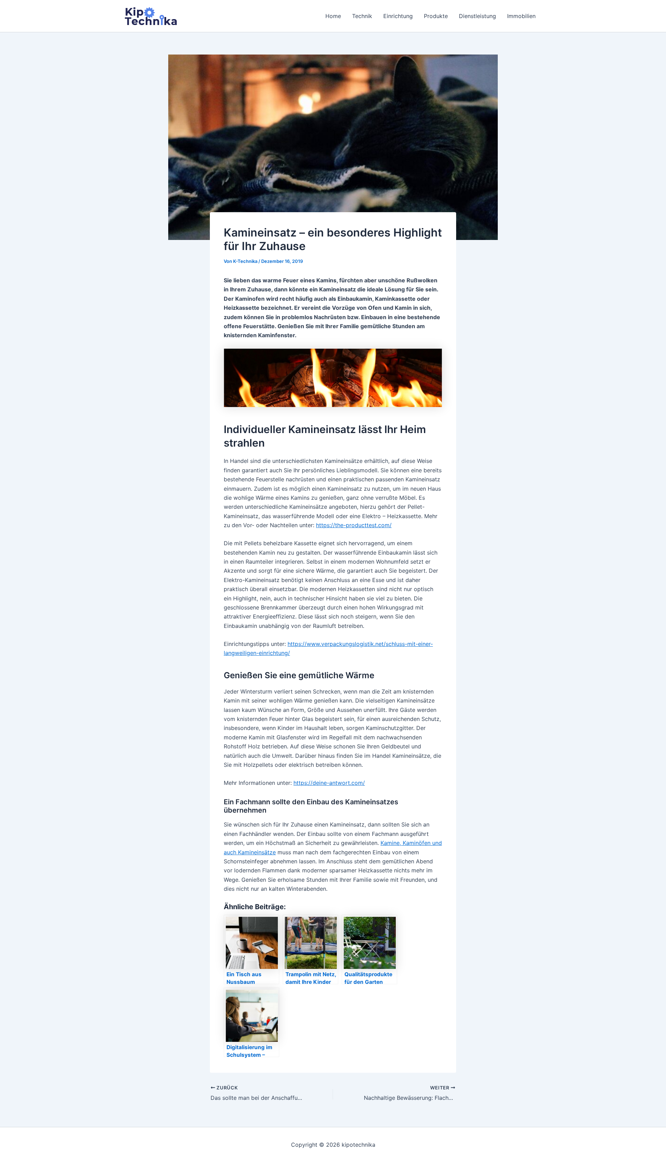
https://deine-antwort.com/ (329, 782)
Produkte (436, 16)
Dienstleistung (477, 16)
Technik (362, 16)
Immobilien (521, 16)
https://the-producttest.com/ (354, 525)
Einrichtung (398, 16)
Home (333, 16)
